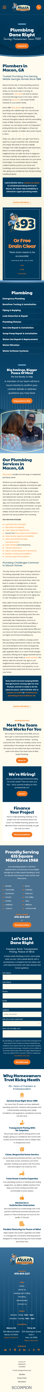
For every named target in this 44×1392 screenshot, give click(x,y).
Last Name (7, 982)
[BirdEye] (15, 1350)
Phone (5, 991)
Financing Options (22, 834)
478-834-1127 (22, 917)
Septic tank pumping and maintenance (21, 551)
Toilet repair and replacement (17, 530)
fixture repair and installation (26, 533)
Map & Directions (11, 1337)
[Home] (21, 7)
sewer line (16, 100)
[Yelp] (34, 1350)
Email (22, 269)
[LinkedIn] (24, 1350)
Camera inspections (13, 548)
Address (6, 1010)
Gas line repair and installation (17, 556)
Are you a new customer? (13, 1019)
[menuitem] (22, 299)
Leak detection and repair (15, 524)
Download (22, 274)
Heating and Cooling (22, 1293)
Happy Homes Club (22, 401)
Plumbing (22, 1297)
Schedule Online (22, 925)
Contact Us (22, 46)
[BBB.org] (29, 1350)
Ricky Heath (16, 108)
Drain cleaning (11, 545)
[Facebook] (10, 1350)
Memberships (22, 1300)
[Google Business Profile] (5, 1350)
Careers (22, 793)
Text (22, 265)
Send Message (22, 1062)
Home (22, 1286)
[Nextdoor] (38, 1350)
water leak (18, 94)
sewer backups (31, 657)
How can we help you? (12, 1028)
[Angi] (19, 1350)
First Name (7, 973)
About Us (22, 760)
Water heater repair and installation (19, 536)
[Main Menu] (4, 7)
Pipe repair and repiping (14, 527)
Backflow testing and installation (18, 554)
